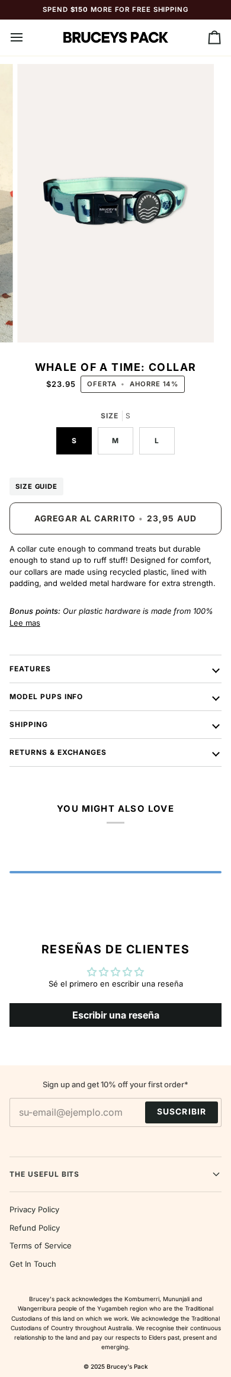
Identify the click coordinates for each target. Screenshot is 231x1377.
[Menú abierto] (27, 38)
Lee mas (24, 622)
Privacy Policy (34, 1209)
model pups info (46, 696)
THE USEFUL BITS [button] (44, 1174)
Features (30, 668)
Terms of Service (40, 1245)
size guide (36, 486)
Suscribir (181, 1111)
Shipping (28, 724)
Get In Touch (32, 1264)
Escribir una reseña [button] (115, 1015)
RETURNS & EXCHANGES (58, 752)
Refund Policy (34, 1227)
